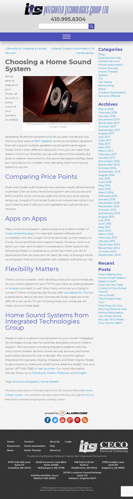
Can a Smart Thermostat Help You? (109, 298)
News (102, 89)
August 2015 (106, 216)
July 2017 (104, 137)
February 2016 (107, 196)
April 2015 (104, 230)
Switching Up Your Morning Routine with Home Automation (112, 309)
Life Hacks (105, 82)
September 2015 (109, 213)
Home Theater (32, 450)
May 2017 (104, 143)
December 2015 (109, 202)
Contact (29, 441)
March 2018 (106, 109)
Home (10, 441)
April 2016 (104, 189)
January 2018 (107, 116)
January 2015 (106, 241)
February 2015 (107, 237)
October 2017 (107, 126)
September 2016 (109, 171)
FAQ (52, 446)
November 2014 (109, 248)
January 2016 (106, 199)
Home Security (108, 68)
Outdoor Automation (112, 92)
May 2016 (104, 185)
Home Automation (110, 64)
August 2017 (106, 133)
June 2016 (105, 182)
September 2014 (109, 255)
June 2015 (105, 223)
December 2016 (109, 161)
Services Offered (109, 96)
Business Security (109, 57)
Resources (13, 446)
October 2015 (107, 209)
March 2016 (105, 192)
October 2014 (107, 251)
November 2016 (108, 164)
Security (55, 441)
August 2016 (106, 175)
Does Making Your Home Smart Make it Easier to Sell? (112, 278)
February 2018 (107, 112)
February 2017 (107, 154)
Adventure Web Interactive (83, 490)
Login (68, 441)
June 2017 (105, 140)
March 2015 (105, 234)
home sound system (25, 381)
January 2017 (106, 157)
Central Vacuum (108, 61)
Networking (106, 85)
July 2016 (104, 178)
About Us (55, 450)
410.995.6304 (68, 19)
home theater (50, 381)
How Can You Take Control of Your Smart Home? (112, 288)
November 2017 (108, 123)
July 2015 (104, 220)
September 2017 (109, 130)
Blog (101, 54)
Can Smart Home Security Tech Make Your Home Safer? (111, 319)
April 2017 (104, 147)
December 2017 (109, 119)
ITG (100, 78)
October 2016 (107, 168)
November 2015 (108, 206)
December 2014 (109, 244)
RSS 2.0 (90, 395)
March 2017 (105, 150)
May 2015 (104, 227)
